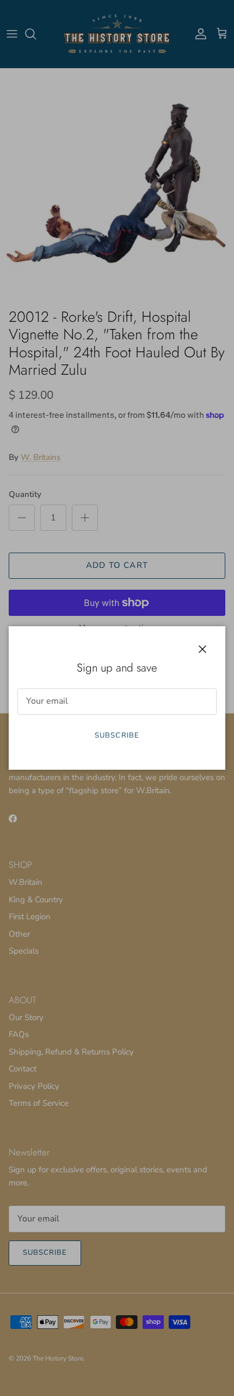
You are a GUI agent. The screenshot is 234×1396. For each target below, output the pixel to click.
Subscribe (117, 735)
